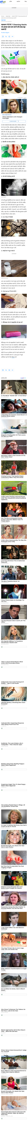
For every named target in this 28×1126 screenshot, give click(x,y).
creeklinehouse (4, 237)
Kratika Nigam (5, 32)
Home (2, 16)
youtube (2, 309)
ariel (2, 158)
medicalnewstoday (4, 278)
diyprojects (3, 65)
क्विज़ (26, 1)
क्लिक (13, 357)
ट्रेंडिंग (10, 1)
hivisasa (2, 95)
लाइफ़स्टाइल (8, 16)
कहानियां (18, 1)
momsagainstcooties (5, 339)
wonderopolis (3, 196)
